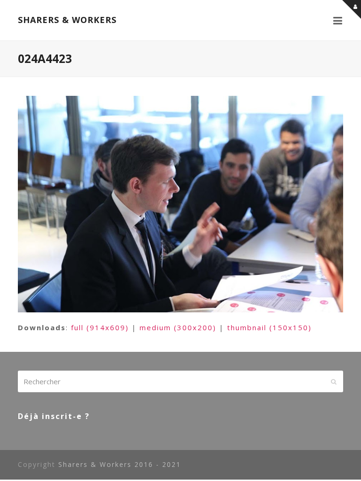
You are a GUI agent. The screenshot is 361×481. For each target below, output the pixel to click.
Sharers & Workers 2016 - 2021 (119, 464)
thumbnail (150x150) (269, 327)
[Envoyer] (334, 381)
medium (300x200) (178, 327)
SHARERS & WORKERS (67, 19)
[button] (338, 20)
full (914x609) (100, 327)
